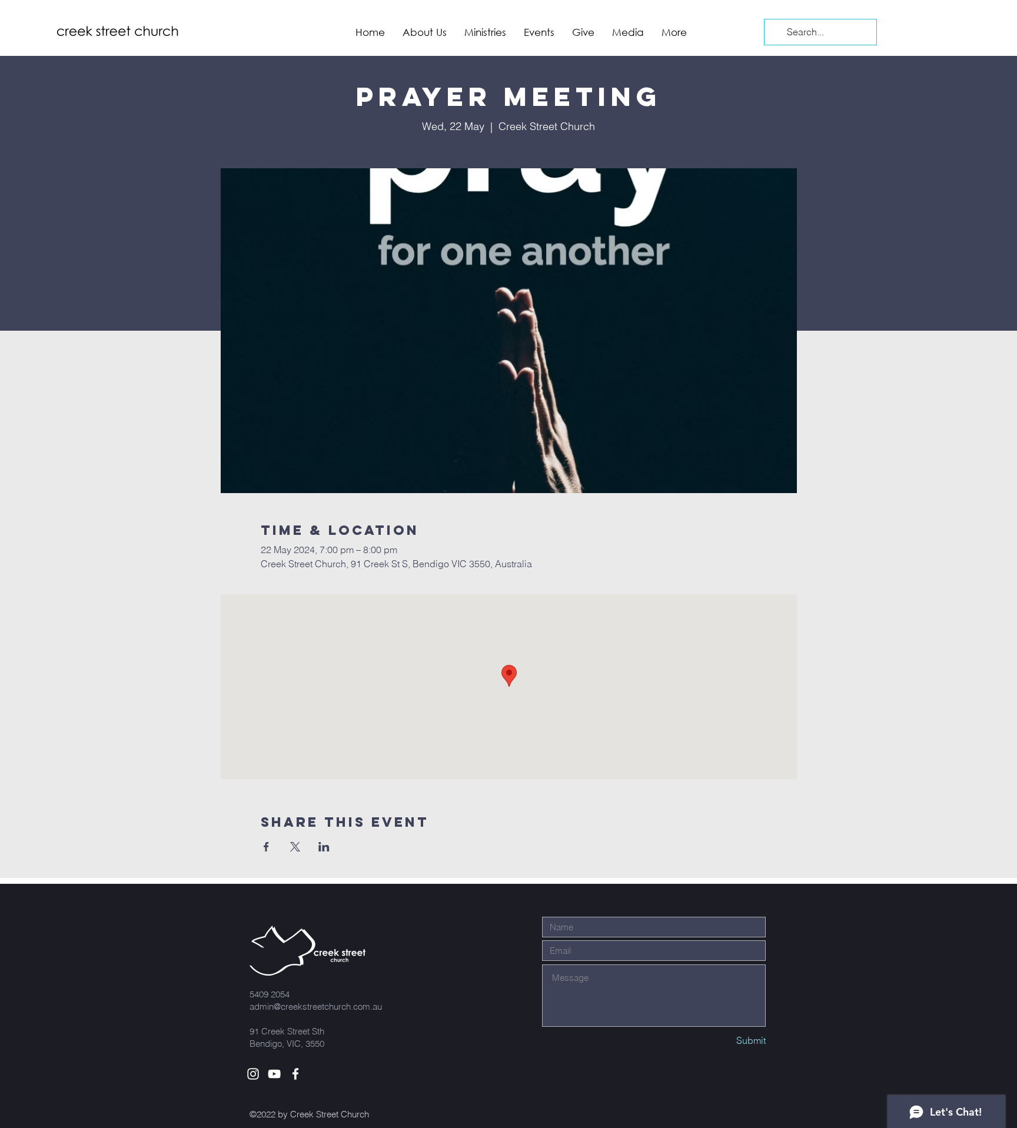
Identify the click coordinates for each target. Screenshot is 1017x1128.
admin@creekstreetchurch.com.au (316, 1006)
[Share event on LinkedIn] (324, 846)
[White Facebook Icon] (295, 1074)
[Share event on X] (295, 846)
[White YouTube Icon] (274, 1074)
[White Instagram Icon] (253, 1074)
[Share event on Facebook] (266, 846)
